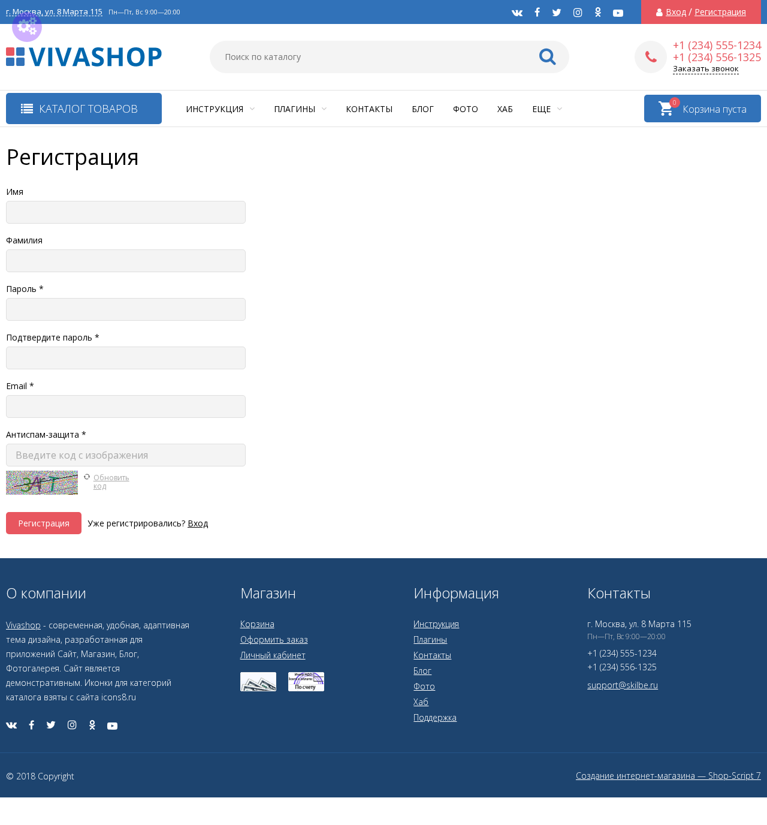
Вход (676, 12)
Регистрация (720, 12)
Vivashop (23, 625)
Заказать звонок (706, 69)
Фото (465, 109)
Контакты (369, 109)
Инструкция (216, 109)
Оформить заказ (274, 639)
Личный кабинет (273, 655)
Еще (542, 109)
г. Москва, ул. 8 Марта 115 (54, 11)
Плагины (296, 109)
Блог (423, 109)
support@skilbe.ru (622, 685)
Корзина (257, 624)
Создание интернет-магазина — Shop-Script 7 (668, 776)
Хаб (505, 109)
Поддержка (435, 717)
